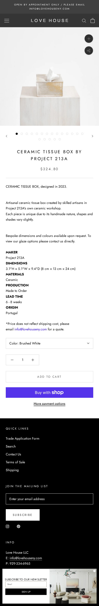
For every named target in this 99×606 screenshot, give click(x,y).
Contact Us (13, 454)
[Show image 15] (39, 139)
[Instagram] (7, 526)
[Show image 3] (27, 134)
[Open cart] (93, 20)
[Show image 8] (52, 134)
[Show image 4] (32, 134)
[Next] (92, 136)
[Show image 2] (22, 134)
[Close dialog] (94, 571)
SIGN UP (26, 591)
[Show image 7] (47, 134)
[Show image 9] (57, 134)
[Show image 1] (17, 134)
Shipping (12, 470)
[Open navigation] (6, 20)
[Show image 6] (42, 134)
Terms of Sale (15, 462)
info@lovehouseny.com (26, 558)
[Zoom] (89, 38)
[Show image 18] (55, 139)
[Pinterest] (18, 526)
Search (11, 446)
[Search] (84, 20)
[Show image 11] (67, 134)
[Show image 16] (44, 139)
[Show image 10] (62, 134)
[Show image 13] (77, 134)
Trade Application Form (22, 438)
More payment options (49, 403)
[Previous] (6, 136)
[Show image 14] (82, 134)
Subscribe (23, 515)
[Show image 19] (60, 139)
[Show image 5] (37, 134)
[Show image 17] (50, 139)
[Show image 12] (72, 134)
